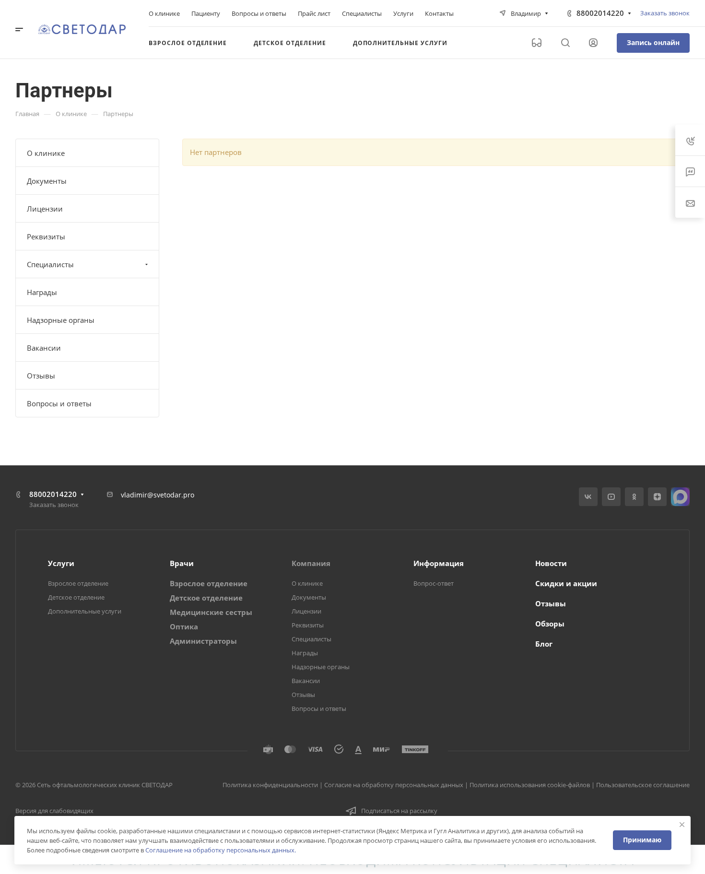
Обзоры (549, 623)
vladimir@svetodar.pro (157, 494)
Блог (543, 644)
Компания (311, 563)
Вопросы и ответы (59, 403)
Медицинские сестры (211, 612)
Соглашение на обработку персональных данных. (220, 850)
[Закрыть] (682, 824)
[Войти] (593, 42)
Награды (42, 292)
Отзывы (41, 375)
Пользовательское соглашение (643, 784)
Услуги (61, 563)
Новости (551, 563)
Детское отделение (76, 597)
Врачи (182, 563)
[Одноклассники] (634, 496)
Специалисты (50, 264)
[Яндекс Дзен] (657, 496)
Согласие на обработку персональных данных (393, 784)
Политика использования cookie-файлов (530, 784)
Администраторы (203, 641)
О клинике (46, 153)
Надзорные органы (60, 320)
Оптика (184, 626)
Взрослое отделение (78, 583)
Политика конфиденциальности (270, 784)
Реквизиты (46, 236)
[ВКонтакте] (588, 496)
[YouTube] (611, 496)
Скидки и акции (566, 583)
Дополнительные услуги (84, 611)
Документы (47, 181)
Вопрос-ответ (433, 583)
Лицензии (45, 208)
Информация (438, 563)
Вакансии (44, 348)
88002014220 (600, 13)
